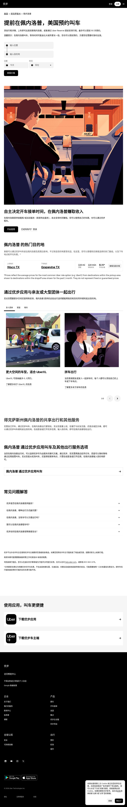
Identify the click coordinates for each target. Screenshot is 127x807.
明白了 (119, 801)
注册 (117, 4)
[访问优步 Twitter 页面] (23, 761)
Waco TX (13, 267)
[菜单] (123, 4)
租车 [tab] (26, 307)
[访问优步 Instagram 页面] (17, 761)
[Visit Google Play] (12, 777)
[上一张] (110, 398)
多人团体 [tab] (9, 307)
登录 (110, 4)
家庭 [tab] (18, 307)
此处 (119, 791)
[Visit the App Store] (29, 778)
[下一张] (117, 398)
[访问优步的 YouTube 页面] (11, 761)
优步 (5, 3)
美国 (6, 14)
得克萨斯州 (16, 14)
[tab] (32, 307)
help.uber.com (70, 562)
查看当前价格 (115, 266)
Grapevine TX (50, 267)
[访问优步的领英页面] (5, 761)
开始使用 (11, 229)
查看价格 (11, 73)
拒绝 (110, 801)
